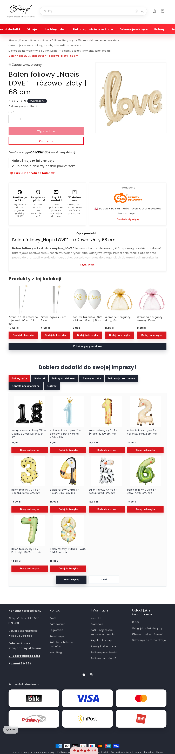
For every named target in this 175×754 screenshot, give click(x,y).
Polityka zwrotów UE (103, 658)
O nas (136, 622)
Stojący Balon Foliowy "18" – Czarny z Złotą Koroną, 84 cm (28, 434)
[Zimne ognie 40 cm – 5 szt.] (55, 299)
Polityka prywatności (104, 652)
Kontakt (96, 618)
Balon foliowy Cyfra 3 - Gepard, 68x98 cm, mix (26, 491)
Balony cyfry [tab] (19, 378)
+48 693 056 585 (20, 636)
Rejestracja (57, 636)
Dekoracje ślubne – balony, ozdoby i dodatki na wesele (44, 45)
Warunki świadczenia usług (126, 752)
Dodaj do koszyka (23, 335)
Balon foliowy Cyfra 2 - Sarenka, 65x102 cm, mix (142, 432)
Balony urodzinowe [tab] (63, 378)
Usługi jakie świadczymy (147, 628)
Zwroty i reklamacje (103, 646)
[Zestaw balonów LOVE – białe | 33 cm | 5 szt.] (87, 299)
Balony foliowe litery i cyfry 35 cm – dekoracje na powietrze (81, 40)
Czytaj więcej (87, 264)
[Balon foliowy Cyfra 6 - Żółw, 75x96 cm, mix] (145, 471)
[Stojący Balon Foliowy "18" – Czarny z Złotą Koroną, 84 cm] (29, 411)
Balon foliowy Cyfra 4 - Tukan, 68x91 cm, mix (64, 491)
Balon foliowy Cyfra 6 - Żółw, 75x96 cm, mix (142, 491)
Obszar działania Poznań (147, 634)
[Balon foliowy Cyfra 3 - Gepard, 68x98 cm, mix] (29, 471)
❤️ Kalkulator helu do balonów (32, 173)
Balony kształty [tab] (92, 378)
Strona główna (18, 40)
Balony (34, 40)
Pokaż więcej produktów (87, 346)
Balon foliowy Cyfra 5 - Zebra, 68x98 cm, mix (103, 491)
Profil (53, 618)
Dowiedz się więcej (128, 219)
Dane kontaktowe (153, 752)
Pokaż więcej (71, 579)
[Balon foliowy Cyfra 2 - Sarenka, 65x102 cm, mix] (145, 411)
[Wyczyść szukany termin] (136, 11)
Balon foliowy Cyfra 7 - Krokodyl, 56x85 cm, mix (26, 551)
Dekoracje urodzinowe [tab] (121, 378)
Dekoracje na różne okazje (149, 640)
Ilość (11, 112)
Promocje (97, 624)
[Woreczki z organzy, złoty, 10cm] (119, 299)
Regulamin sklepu (102, 640)
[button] (32, 29)
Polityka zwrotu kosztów (70, 752)
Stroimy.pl (26, 752)
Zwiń (104, 579)
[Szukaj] (142, 11)
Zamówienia (57, 624)
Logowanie (56, 630)
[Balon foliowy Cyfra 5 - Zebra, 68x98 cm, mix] (107, 471)
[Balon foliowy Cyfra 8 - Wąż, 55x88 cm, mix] (68, 530)
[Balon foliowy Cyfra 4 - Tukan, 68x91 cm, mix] (68, 471)
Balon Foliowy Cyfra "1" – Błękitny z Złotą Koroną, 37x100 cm (65, 434)
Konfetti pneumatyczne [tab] (25, 385)
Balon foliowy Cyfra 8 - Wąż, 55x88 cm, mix (68, 551)
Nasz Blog (56, 652)
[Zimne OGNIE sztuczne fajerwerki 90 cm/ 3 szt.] (23, 299)
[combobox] (93, 11)
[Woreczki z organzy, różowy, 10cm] (151, 299)
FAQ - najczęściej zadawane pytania (103, 632)
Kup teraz (46, 141)
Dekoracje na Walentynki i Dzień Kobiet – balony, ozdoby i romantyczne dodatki (60, 50)
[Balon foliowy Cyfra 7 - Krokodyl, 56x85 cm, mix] (29, 530)
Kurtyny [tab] (51, 385)
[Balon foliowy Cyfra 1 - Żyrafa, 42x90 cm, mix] (107, 411)
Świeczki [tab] (39, 378)
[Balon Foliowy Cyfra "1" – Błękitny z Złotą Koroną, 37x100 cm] (68, 411)
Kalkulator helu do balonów (61, 644)
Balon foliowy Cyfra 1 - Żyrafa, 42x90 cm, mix (103, 432)
